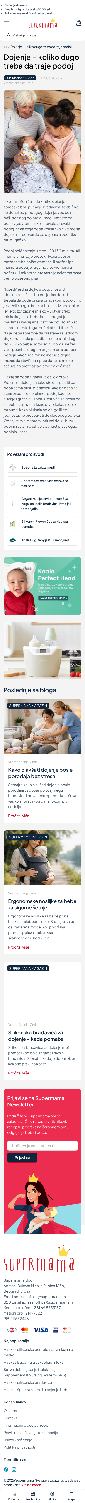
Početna (13, 1499)
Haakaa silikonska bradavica (28, 1382)
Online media (32, 1485)
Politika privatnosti (19, 1447)
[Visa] (41, 1330)
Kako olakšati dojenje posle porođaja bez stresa (40, 773)
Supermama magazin (20, 78)
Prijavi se (22, 1157)
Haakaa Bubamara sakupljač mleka (33, 1362)
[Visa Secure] (56, 1330)
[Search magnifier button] (9, 35)
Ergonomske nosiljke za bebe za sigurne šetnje (42, 904)
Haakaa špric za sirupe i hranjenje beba (36, 1389)
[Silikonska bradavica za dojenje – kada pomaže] (42, 989)
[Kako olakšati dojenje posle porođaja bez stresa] (42, 726)
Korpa (71, 1499)
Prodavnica (32, 1499)
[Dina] (12, 1330)
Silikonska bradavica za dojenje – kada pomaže (35, 1035)
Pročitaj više (18, 815)
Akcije (52, 1499)
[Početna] (5, 46)
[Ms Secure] (67, 1330)
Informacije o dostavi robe (26, 1425)
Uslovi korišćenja (18, 1439)
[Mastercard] (24, 1330)
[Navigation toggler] (7, 23)
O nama (10, 1410)
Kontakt (10, 1418)
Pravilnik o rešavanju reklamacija (31, 1432)
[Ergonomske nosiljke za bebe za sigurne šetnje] (42, 857)
